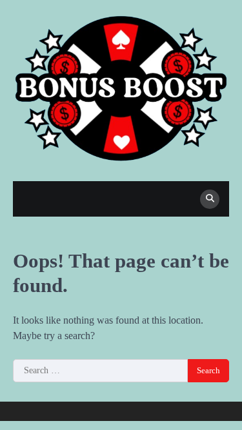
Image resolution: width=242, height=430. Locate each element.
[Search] (209, 199)
